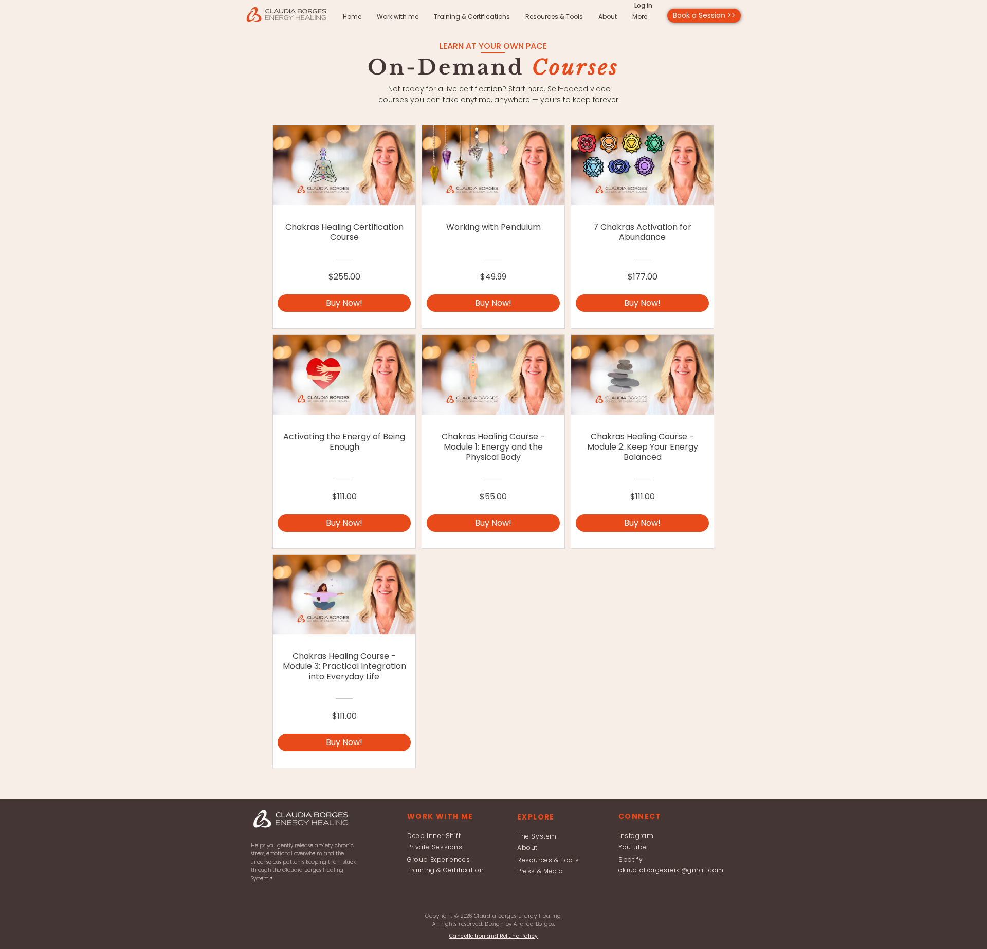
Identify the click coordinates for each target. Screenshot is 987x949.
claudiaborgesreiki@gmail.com (671, 870)
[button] (493, 936)
